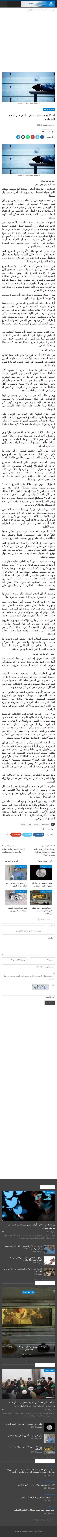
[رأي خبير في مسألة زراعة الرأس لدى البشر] (16, 872)
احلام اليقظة (45, 824)
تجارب (23, 824)
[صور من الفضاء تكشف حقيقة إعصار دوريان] (16, 897)
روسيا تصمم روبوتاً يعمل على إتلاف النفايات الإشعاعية (34, 1510)
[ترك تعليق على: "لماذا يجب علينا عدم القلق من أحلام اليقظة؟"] (43, 131)
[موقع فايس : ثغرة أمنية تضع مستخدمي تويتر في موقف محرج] (28, 1206)
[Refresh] (53, 985)
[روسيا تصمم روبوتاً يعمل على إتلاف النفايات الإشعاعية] (41, 897)
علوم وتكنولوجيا (49, 109)
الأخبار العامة (50, 1192)
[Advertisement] (28, 41)
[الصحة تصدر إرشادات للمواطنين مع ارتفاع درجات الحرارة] (49, 1272)
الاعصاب (36, 824)
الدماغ (29, 824)
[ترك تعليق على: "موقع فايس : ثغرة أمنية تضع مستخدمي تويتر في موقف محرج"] (3, 1231)
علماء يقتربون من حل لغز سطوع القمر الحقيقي (23, 1424)
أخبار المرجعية (49, 1370)
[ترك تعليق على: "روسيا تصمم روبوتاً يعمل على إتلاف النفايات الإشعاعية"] (22, 1354)
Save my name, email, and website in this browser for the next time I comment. (29, 977)
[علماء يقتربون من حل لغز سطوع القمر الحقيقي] (41, 872)
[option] (28, 1323)
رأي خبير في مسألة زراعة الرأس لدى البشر (25, 1436)
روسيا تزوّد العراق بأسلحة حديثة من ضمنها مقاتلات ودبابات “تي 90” (44, 852)
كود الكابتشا (50, 997)
